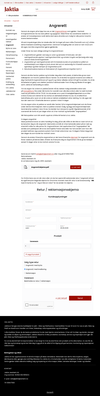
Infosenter (47, 3)
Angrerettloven (61, 31)
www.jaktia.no (29, 91)
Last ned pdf (62, 298)
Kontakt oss (8, 3)
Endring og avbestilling (10, 83)
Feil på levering (11, 55)
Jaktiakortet (10, 91)
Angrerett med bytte (33, 265)
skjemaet (74, 137)
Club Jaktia (29, 3)
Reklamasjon (11, 52)
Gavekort (38, 3)
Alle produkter (13, 16)
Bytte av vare (11, 48)
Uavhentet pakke (10, 77)
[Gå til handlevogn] (93, 10)
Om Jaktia (10, 88)
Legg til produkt (33, 254)
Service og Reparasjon (10, 72)
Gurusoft (50, 392)
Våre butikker (19, 3)
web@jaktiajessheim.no (45, 154)
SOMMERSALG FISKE (30, 16)
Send (80, 298)
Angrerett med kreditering (35, 269)
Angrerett (10, 45)
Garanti (9, 67)
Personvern (10, 58)
